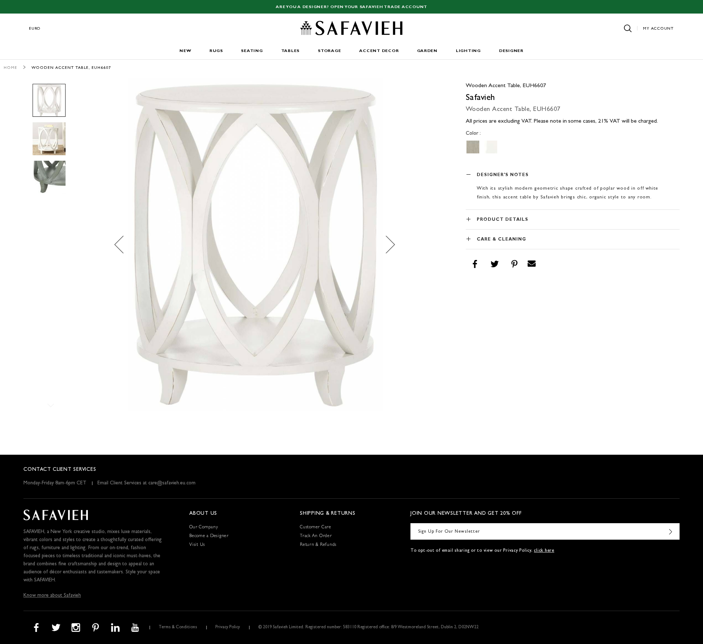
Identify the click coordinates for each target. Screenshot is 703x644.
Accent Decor (379, 51)
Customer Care (315, 527)
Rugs (216, 51)
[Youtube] (135, 627)
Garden (427, 51)
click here (544, 551)
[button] (123, 244)
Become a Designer (209, 536)
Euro (35, 29)
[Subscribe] (670, 531)
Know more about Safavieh (52, 595)
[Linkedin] (115, 627)
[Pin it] (514, 264)
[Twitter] (56, 627)
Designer (511, 51)
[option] (473, 147)
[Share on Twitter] (495, 264)
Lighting (468, 51)
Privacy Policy (227, 627)
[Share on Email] (531, 264)
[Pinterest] (95, 627)
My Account (658, 29)
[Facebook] (36, 627)
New (185, 51)
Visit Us (197, 545)
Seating (252, 51)
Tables (290, 51)
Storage (329, 51)
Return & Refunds (318, 545)
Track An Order (316, 536)
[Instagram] (76, 627)
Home (10, 68)
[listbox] (572, 147)
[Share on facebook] (475, 264)
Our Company (203, 527)
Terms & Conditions (178, 627)
